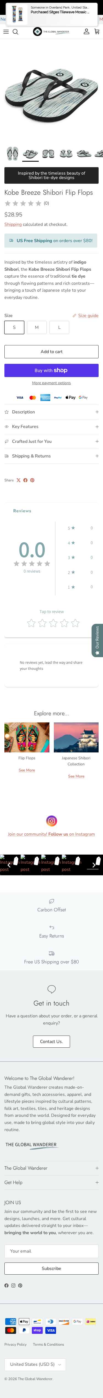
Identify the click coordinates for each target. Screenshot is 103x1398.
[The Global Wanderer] (51, 31)
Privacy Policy (15, 1344)
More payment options (51, 383)
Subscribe (51, 1269)
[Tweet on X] (18, 480)
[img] (23, 203)
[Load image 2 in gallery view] (51, 90)
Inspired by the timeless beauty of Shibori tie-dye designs (51, 175)
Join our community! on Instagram (51, 834)
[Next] (94, 865)
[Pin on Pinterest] (32, 480)
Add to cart (52, 352)
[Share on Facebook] (25, 480)
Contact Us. (51, 1042)
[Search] (18, 32)
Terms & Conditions (48, 1344)
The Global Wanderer (35, 1379)
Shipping (13, 224)
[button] (80, 528)
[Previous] (9, 865)
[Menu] (6, 32)
